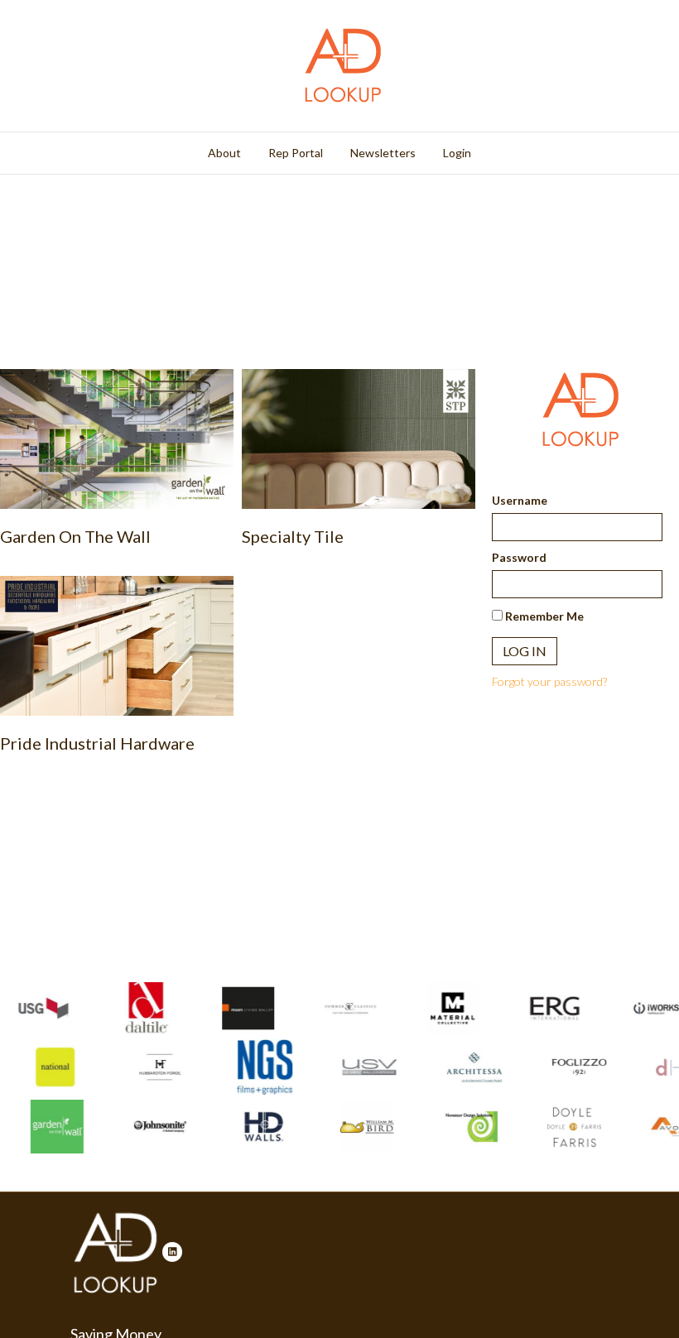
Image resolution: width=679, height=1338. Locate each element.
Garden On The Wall (75, 536)
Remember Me (543, 616)
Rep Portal (295, 153)
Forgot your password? (549, 681)
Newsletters (383, 153)
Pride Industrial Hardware (97, 743)
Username (519, 500)
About (224, 153)
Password (519, 557)
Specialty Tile (293, 536)
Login (457, 153)
